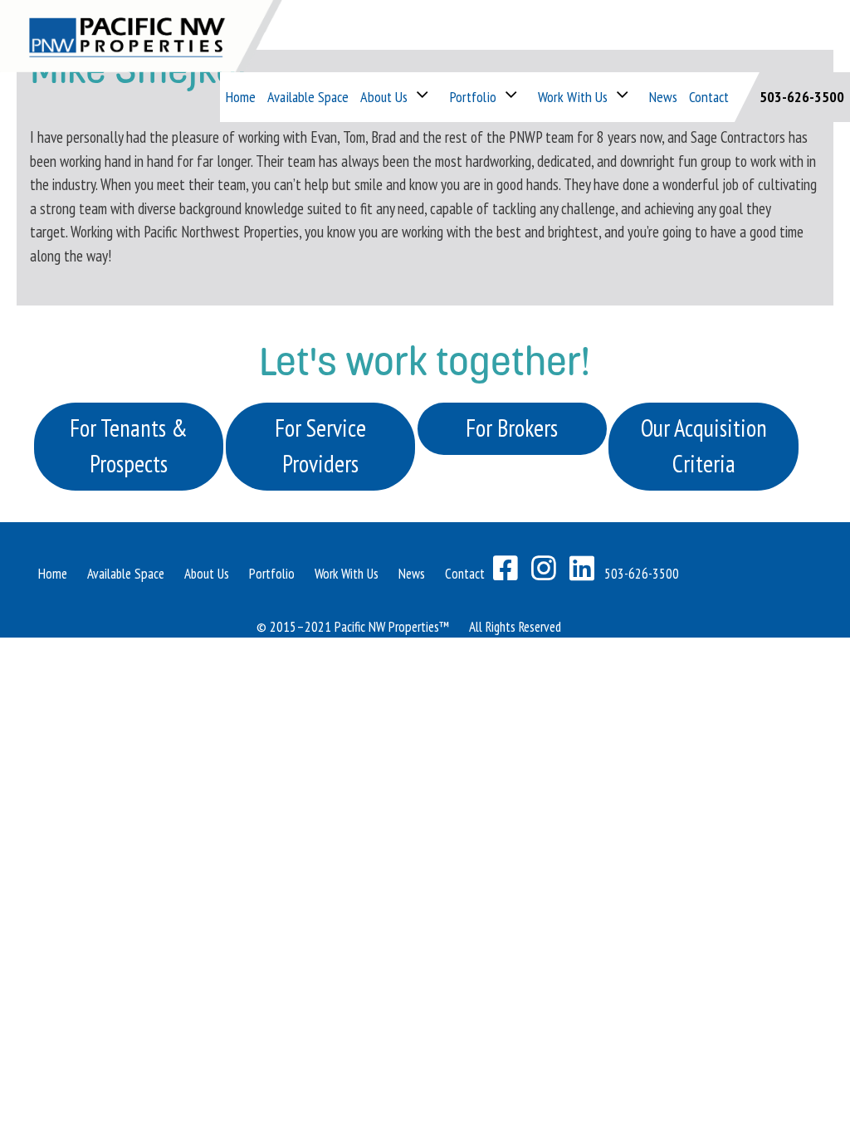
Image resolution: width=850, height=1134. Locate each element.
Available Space (308, 96)
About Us (384, 96)
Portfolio (473, 96)
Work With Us (347, 574)
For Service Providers (320, 446)
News (663, 96)
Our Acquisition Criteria (704, 446)
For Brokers (512, 428)
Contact (709, 96)
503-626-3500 (802, 96)
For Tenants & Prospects (129, 446)
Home (241, 96)
